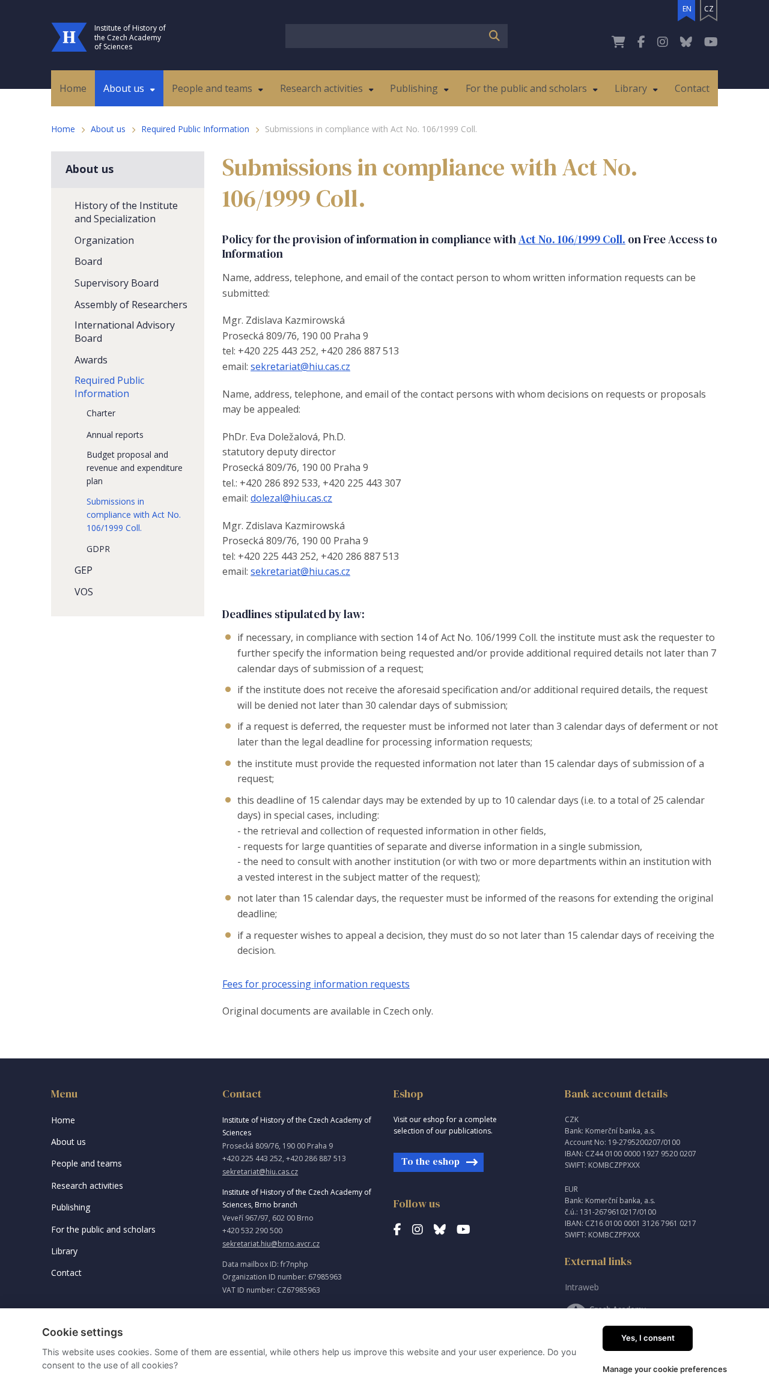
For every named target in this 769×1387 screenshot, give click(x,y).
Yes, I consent (648, 1338)
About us (108, 129)
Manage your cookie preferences (665, 1369)
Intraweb (582, 1287)
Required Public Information (195, 129)
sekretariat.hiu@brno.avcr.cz (271, 1244)
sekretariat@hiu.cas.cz (300, 366)
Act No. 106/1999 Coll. (571, 239)
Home (63, 129)
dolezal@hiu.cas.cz (291, 498)
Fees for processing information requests (316, 984)
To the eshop (430, 1161)
